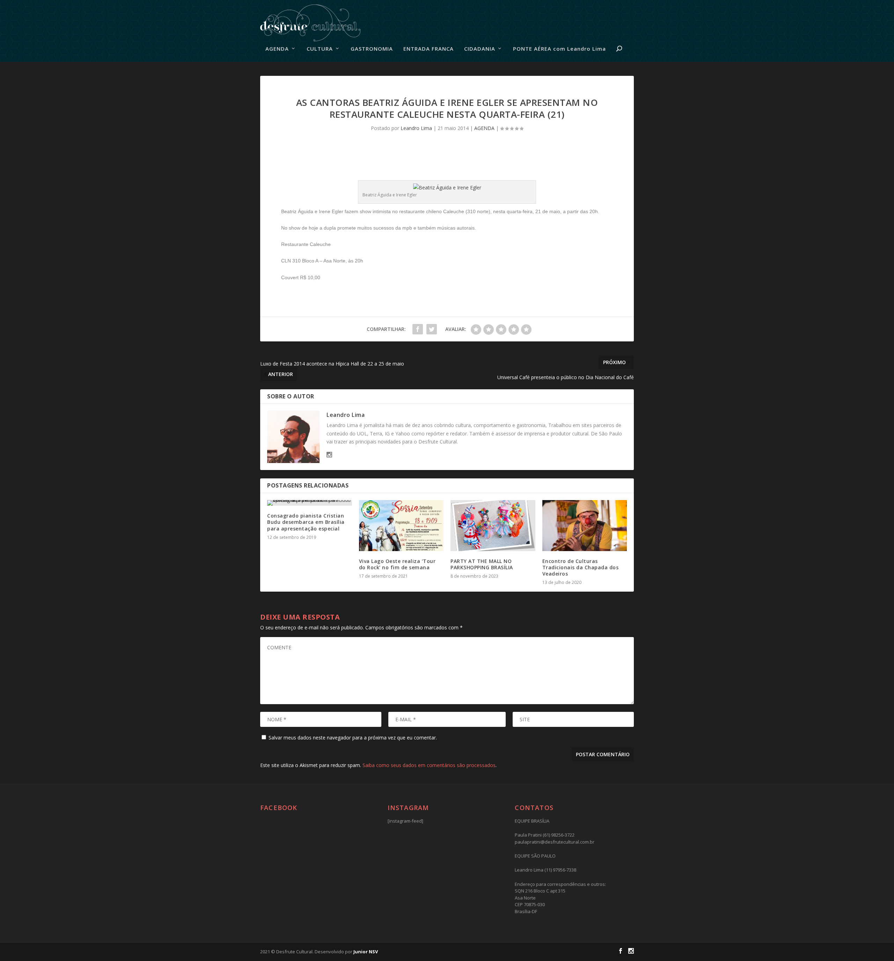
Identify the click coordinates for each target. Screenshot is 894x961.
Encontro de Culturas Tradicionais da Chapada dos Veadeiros (580, 567)
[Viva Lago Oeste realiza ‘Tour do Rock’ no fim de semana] (401, 525)
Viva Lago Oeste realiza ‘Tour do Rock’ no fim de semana (397, 564)
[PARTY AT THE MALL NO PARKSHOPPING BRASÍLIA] (492, 525)
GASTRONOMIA (372, 49)
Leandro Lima (416, 128)
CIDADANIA (479, 49)
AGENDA (277, 49)
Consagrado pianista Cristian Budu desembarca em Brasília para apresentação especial (306, 522)
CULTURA (320, 49)
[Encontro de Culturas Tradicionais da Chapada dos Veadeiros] (584, 525)
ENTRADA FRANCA (428, 49)
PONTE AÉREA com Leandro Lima (559, 49)
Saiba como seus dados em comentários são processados (429, 765)
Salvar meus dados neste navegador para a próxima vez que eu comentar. (353, 737)
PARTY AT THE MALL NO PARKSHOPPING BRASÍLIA (481, 564)
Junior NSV (365, 951)
